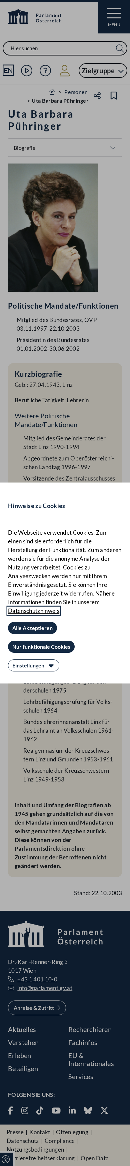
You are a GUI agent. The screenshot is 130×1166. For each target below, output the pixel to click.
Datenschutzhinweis (33, 610)
